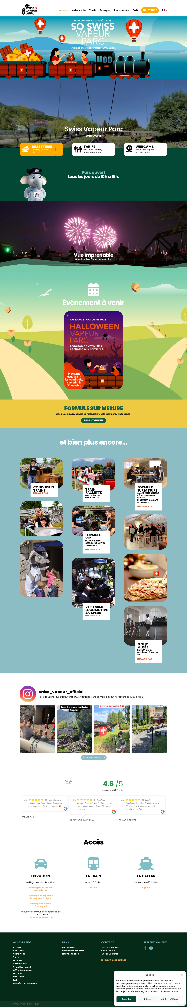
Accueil (63, 10)
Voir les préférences (171, 999)
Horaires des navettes (41, 917)
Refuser (148, 999)
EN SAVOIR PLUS (40, 493)
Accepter (126, 999)
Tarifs (92, 10)
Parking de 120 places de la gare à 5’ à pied (41, 897)
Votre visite (79, 10)
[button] (181, 975)
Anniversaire (121, 10)
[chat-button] (181, 1001)
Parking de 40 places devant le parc (40, 889)
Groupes (105, 10)
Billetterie (150, 10)
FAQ (135, 10)
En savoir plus (93, 420)
